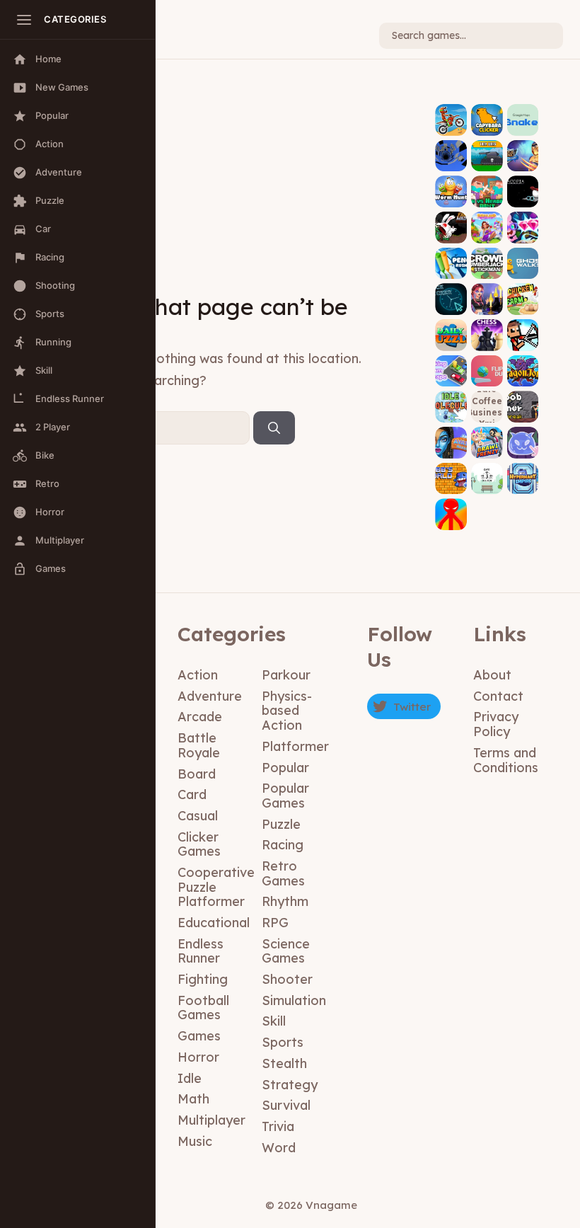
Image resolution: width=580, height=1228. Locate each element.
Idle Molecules (451, 397)
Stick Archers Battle (523, 321)
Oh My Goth (487, 294)
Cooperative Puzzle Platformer (216, 886)
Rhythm (285, 901)
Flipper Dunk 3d (487, 361)
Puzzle (281, 824)
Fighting (203, 979)
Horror (198, 1057)
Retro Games (283, 873)
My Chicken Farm (523, 289)
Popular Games (285, 795)
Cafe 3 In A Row (487, 468)
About (492, 675)
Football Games (203, 1007)
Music (195, 1141)
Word (279, 1148)
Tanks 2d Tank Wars (487, 146)
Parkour (286, 675)
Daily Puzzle (451, 330)
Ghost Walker (523, 253)
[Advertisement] (235, 180)
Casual (198, 816)
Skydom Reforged (522, 218)
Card (192, 794)
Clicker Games (199, 844)
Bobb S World (451, 468)
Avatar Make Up (451, 433)
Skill (274, 1021)
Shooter (287, 979)
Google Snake (522, 110)
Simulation (294, 1000)
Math (193, 1099)
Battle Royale (199, 745)
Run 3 (451, 156)
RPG (275, 922)
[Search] (274, 428)
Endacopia (522, 187)
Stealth (284, 1063)
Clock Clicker (451, 289)
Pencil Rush (451, 258)
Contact (498, 696)
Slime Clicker (522, 433)
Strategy (290, 1085)
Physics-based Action (287, 710)
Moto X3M (451, 120)
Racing (282, 845)
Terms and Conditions (505, 760)
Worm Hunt (451, 187)
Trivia (278, 1126)
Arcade (200, 716)
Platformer (295, 746)
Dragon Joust (522, 361)
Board (197, 774)
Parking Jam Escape (451, 357)
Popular (285, 767)
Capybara (487, 120)
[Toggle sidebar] (24, 19)
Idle (190, 1078)
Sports (282, 1042)
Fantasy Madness (451, 218)
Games (199, 1036)
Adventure (210, 696)
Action (198, 675)
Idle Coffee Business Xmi (487, 406)
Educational (214, 922)
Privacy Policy (495, 724)
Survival (286, 1105)
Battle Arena (522, 146)
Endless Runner (201, 951)
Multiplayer (211, 1120)
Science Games (286, 951)
